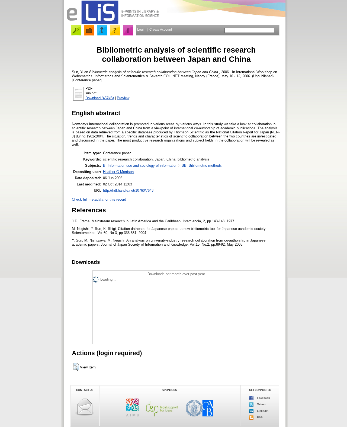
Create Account (160, 29)
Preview (123, 98)
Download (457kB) (99, 98)
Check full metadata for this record (99, 199)
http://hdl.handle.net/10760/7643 (128, 190)
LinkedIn (262, 410)
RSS (259, 417)
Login (141, 29)
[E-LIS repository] (112, 23)
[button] (76, 367)
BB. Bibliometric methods (202, 165)
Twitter (261, 404)
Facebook (263, 397)
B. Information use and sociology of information (140, 165)
